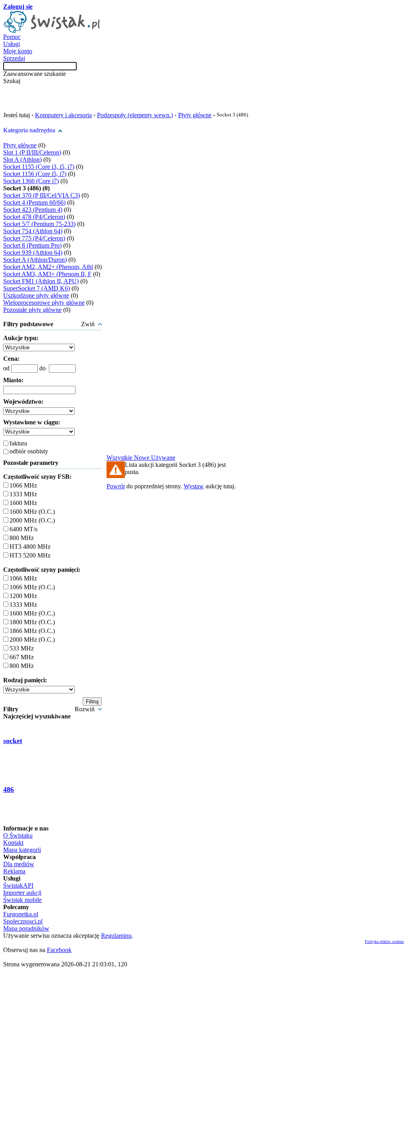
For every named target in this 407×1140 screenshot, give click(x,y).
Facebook (59, 949)
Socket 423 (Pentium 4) (32, 209)
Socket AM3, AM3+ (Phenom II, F (47, 274)
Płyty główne (194, 115)
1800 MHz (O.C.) (32, 622)
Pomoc (12, 36)
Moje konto (17, 51)
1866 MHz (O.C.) (32, 630)
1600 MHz (23, 502)
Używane (163, 457)
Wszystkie (120, 457)
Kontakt (13, 842)
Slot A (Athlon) (22, 159)
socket (12, 741)
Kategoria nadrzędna (29, 130)
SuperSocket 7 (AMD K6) (36, 288)
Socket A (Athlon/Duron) (35, 259)
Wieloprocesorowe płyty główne (44, 302)
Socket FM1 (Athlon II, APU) (41, 281)
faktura (18, 443)
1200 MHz (23, 595)
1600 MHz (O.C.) (32, 511)
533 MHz (22, 648)
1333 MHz (23, 494)
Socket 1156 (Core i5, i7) (34, 173)
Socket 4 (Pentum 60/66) (34, 202)
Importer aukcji (22, 892)
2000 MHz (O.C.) (32, 520)
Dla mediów (18, 864)
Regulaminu (116, 935)
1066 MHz (23, 485)
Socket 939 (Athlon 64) (32, 252)
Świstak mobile (22, 899)
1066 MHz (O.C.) (32, 587)
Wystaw (194, 486)
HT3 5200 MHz (30, 555)
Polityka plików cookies (384, 941)
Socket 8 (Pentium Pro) (32, 245)
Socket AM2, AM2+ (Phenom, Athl (48, 266)
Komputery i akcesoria (63, 115)
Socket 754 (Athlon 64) (32, 231)
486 (8, 790)
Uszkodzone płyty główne (36, 295)
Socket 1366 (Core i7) (31, 181)
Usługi (11, 44)
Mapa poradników (26, 928)
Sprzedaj (14, 58)
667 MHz (22, 657)
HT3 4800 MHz (30, 546)
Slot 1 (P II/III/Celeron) (32, 152)
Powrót (116, 486)
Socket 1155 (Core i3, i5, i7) (38, 166)
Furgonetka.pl (20, 914)
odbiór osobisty (29, 451)
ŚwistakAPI (18, 885)
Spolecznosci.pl (23, 921)
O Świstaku (18, 835)
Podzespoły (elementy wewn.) (135, 115)
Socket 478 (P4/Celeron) (34, 216)
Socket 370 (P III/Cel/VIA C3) (41, 195)
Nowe (142, 457)
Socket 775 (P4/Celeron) (34, 238)
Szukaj (11, 80)
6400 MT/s (23, 529)
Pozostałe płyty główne (32, 309)
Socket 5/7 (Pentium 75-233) (39, 224)
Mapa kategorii (22, 849)
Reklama (14, 871)
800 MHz (22, 537)
